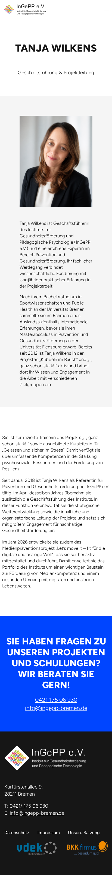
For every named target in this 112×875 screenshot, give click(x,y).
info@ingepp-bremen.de (56, 707)
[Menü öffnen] (106, 9)
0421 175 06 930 (56, 699)
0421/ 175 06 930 (29, 806)
